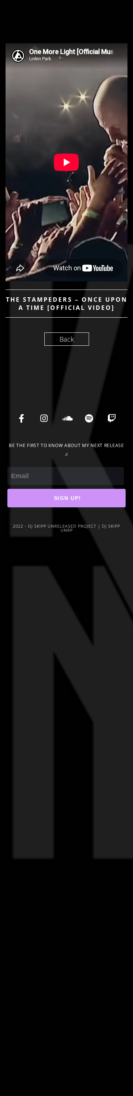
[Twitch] (111, 418)
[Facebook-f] (21, 418)
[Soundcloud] (66, 418)
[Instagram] (43, 418)
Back (66, 339)
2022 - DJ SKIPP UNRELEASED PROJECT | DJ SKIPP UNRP (66, 528)
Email (15, 461)
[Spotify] (89, 418)
